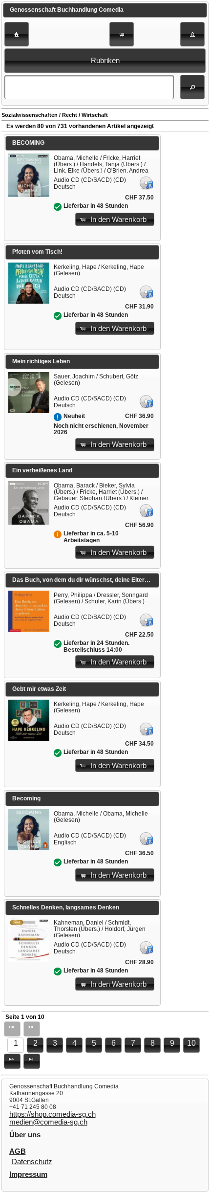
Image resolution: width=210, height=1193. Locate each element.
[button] (16, 34)
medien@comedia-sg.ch (48, 1122)
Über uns (25, 1135)
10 (191, 1043)
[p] (12, 1061)
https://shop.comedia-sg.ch (52, 1114)
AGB (17, 1151)
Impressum (28, 1174)
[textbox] (88, 87)
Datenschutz (32, 1162)
